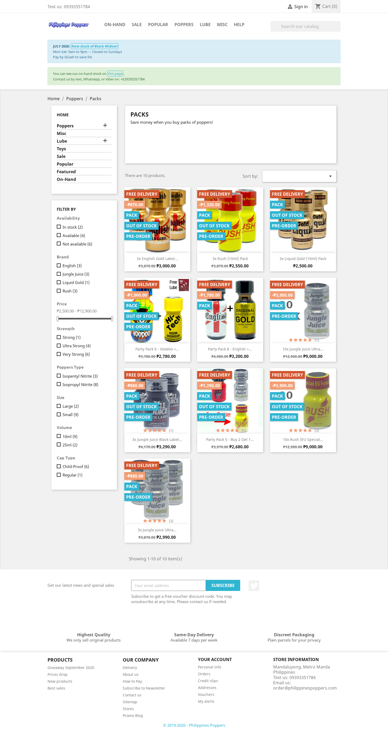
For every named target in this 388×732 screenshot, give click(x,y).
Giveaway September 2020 (71, 667)
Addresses (207, 687)
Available (74, 235)
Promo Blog (133, 715)
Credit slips (208, 680)
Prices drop (58, 674)
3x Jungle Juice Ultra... (157, 530)
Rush (70, 290)
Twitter (254, 585)
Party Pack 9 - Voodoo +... (157, 349)
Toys (61, 149)
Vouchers (206, 694)
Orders (204, 673)
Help (239, 24)
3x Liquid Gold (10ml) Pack (303, 259)
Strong (72, 337)
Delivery (130, 667)
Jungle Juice (76, 274)
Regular (72, 475)
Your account (215, 659)
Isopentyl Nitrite (80, 376)
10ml (70, 436)
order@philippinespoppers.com (305, 688)
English (72, 265)
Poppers (183, 24)
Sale (137, 24)
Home (63, 115)
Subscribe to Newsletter (144, 688)
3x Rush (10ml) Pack (230, 259)
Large (71, 406)
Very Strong (76, 354)
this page (115, 73)
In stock (73, 227)
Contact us (132, 694)
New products (60, 681)
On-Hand (114, 24)
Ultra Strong (77, 345)
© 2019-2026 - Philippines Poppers (194, 725)
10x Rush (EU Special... (303, 439)
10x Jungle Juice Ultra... (302, 349)
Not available (77, 244)
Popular (158, 24)
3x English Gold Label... (157, 259)
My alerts (206, 701)
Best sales (56, 688)
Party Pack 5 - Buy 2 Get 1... (230, 439)
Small (70, 414)
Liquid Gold (76, 282)
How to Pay (132, 681)
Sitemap (130, 701)
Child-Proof (76, 466)
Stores (128, 708)
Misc (222, 24)
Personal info (209, 667)
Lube (205, 24)
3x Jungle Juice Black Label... (157, 439)
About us (131, 674)
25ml (70, 444)
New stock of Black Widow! (95, 46)
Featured (66, 172)
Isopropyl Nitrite (80, 384)
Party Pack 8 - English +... (230, 349)
